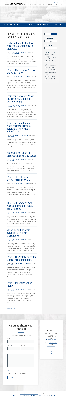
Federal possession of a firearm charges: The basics (21, 154)
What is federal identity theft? (19, 284)
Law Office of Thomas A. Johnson (21, 52)
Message (10, 352)
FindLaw (53, 395)
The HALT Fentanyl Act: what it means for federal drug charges (20, 205)
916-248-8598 (57, 2)
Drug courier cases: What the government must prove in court (20, 98)
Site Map (20, 395)
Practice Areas (40, 4)
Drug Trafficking (17, 106)
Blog (57, 4)
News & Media (48, 4)
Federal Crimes (10, 53)
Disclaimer (10, 370)
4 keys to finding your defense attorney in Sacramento (18, 232)
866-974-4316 (51, 346)
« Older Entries (11, 308)
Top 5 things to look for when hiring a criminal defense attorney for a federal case (19, 127)
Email (9, 345)
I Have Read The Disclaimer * (17, 373)
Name (9, 338)
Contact (61, 4)
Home (31, 4)
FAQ (54, 4)
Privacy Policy (26, 395)
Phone (23, 345)
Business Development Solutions (40, 395)
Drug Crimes (10, 106)
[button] (64, 391)
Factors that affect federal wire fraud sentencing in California (20, 45)
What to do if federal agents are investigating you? (21, 178)
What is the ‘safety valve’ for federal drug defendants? (21, 258)
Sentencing (17, 53)
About (35, 4)
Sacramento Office (51, 339)
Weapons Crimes (10, 160)
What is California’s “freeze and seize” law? (21, 71)
